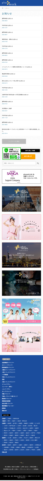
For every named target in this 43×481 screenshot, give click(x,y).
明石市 (6, 433)
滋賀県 (4, 438)
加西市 (37, 428)
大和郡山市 (38, 445)
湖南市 (11, 440)
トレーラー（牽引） (7, 386)
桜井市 (16, 450)
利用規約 (36, 469)
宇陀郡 (12, 447)
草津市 (28, 440)
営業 (3, 379)
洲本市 (16, 433)
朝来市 (11, 433)
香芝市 (6, 450)
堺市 (9, 421)
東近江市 (37, 438)
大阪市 (13, 421)
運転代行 (4, 410)
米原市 (22, 440)
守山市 (26, 438)
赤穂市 (22, 435)
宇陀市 (33, 450)
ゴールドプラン (6, 384)
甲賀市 (16, 440)
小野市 (24, 430)
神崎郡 (26, 423)
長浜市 (11, 442)
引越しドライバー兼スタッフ (10, 396)
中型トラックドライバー (8, 377)
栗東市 (6, 440)
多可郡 (15, 423)
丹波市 (6, 428)
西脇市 (11, 435)
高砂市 (33, 435)
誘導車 (4, 408)
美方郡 (30, 426)
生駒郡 (18, 447)
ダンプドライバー (7, 391)
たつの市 (37, 423)
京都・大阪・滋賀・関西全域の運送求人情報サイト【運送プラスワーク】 (21, 476)
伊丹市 (19, 428)
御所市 (15, 445)
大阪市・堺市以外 (22, 421)
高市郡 (11, 450)
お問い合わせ (24, 467)
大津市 (20, 438)
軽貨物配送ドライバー (8, 367)
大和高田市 (30, 447)
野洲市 (6, 442)
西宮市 (6, 435)
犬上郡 (9, 438)
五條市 (20, 445)
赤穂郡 (20, 423)
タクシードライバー (7, 365)
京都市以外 (16, 418)
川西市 (35, 430)
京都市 (9, 418)
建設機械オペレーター (8, 406)
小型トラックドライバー (8, 372)
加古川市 (25, 428)
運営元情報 (33, 467)
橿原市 (31, 445)
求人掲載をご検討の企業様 (12, 467)
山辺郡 (37, 447)
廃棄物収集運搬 (6, 401)
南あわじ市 (7, 430)
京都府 (4, 418)
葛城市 (9, 445)
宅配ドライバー (6, 394)
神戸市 (33, 433)
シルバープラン (6, 389)
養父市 (35, 426)
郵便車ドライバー (7, 398)
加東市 (31, 428)
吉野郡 (38, 450)
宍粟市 (13, 430)
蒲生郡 (15, 438)
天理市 (28, 450)
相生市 (28, 433)
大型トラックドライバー (8, 382)
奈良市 (22, 450)
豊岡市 (16, 435)
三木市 (6, 426)
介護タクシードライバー (8, 370)
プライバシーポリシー (26, 469)
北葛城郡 (6, 447)
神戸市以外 (12, 426)
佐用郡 (31, 423)
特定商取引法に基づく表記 (10, 469)
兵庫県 (4, 423)
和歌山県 (4, 452)
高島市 (16, 442)
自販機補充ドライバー (8, 362)
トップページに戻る (14, 141)
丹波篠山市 (12, 428)
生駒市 (26, 445)
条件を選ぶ (27, 156)
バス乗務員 (5, 374)
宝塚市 (19, 430)
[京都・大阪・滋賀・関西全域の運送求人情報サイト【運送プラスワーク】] (9, 3)
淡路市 (22, 433)
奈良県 (4, 445)
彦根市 (31, 438)
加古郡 (24, 426)
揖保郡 (9, 423)
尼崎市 (30, 430)
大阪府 (4, 421)
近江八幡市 (34, 440)
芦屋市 (38, 433)
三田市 (19, 426)
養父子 (28, 435)
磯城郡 (23, 447)
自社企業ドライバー (7, 403)
